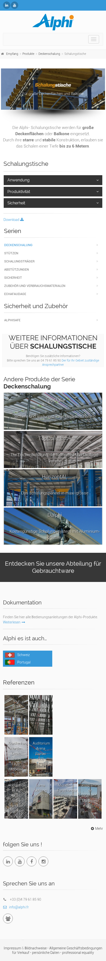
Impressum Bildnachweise (25, 948)
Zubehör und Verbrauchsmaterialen (34, 286)
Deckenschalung (49, 54)
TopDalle (54, 408)
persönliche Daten (46, 953)
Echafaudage (15, 294)
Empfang (12, 54)
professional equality (78, 953)
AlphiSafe (12, 320)
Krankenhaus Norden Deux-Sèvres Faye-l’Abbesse (18, 756)
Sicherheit (16, 203)
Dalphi (55, 526)
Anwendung (18, 180)
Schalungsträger (19, 261)
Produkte (28, 54)
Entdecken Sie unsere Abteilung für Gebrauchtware (53, 567)
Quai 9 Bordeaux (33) (40, 706)
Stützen (11, 253)
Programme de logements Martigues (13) (91, 795)
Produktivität (18, 191)
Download (11, 219)
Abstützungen (16, 269)
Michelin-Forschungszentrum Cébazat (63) (67, 793)
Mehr (99, 829)
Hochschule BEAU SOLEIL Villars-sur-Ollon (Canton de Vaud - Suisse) (17, 801)
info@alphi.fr (19, 907)
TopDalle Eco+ (55, 449)
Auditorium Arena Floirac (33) (41, 751)
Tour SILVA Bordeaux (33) (16, 709)
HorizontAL (54, 484)
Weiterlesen (11, 622)
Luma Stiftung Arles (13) (41, 790)
